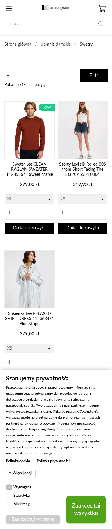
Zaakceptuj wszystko (86, 509)
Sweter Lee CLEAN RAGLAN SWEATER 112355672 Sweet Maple (29, 169)
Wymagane (22, 487)
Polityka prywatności (53, 461)
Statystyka (21, 495)
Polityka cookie (18, 461)
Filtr (94, 75)
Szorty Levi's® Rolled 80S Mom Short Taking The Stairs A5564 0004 (82, 169)
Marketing (21, 504)
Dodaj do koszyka (29, 228)
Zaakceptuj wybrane (33, 519)
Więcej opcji (22, 473)
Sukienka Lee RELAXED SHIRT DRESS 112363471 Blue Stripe (29, 319)
